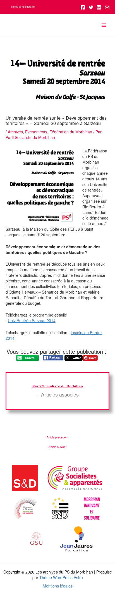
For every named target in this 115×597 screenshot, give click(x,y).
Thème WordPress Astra (61, 577)
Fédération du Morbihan (70, 131)
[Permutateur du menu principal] (103, 25)
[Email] (107, 7)
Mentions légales (58, 586)
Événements (36, 131)
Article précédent (57, 437)
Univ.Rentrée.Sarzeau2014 (32, 320)
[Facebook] (82, 7)
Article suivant (57, 446)
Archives (15, 131)
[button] (23, 7)
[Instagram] (99, 7)
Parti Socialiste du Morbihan (57, 386)
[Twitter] (90, 7)
